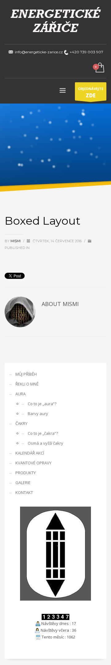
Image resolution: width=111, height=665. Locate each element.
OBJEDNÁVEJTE (90, 92)
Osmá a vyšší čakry (45, 443)
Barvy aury (38, 413)
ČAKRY (21, 423)
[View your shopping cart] (99, 68)
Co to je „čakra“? (43, 433)
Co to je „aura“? (42, 403)
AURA (20, 394)
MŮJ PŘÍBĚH (26, 374)
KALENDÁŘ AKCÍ (29, 453)
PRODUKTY (25, 472)
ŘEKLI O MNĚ (27, 384)
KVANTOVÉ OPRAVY (33, 463)
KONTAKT (24, 492)
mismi (16, 241)
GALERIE (23, 482)
